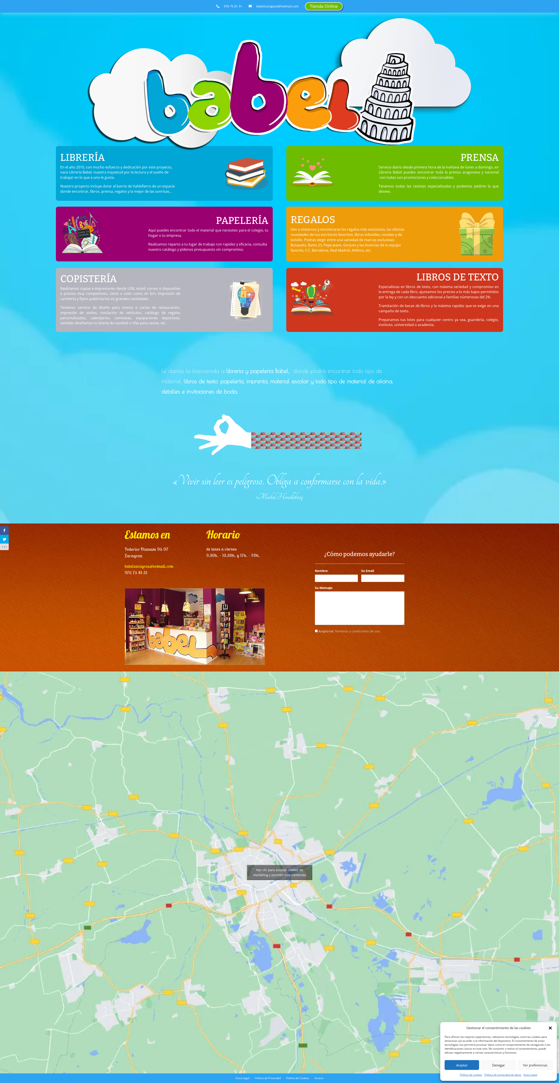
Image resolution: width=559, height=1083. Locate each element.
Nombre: (323, 571)
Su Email (369, 571)
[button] (550, 1028)
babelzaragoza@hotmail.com (149, 566)
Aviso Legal (530, 1075)
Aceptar (462, 1065)
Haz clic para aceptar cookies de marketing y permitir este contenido (279, 872)
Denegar (498, 1065)
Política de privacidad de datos (502, 1075)
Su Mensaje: (325, 588)
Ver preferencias (535, 1065)
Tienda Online (324, 6)
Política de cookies (471, 1075)
